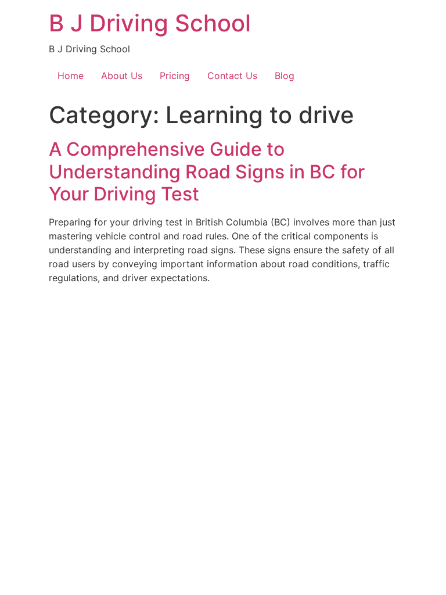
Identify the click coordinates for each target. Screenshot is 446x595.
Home (70, 75)
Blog (284, 75)
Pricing (175, 75)
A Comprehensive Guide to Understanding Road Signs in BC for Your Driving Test (207, 171)
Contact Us (232, 75)
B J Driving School (150, 23)
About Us (121, 75)
